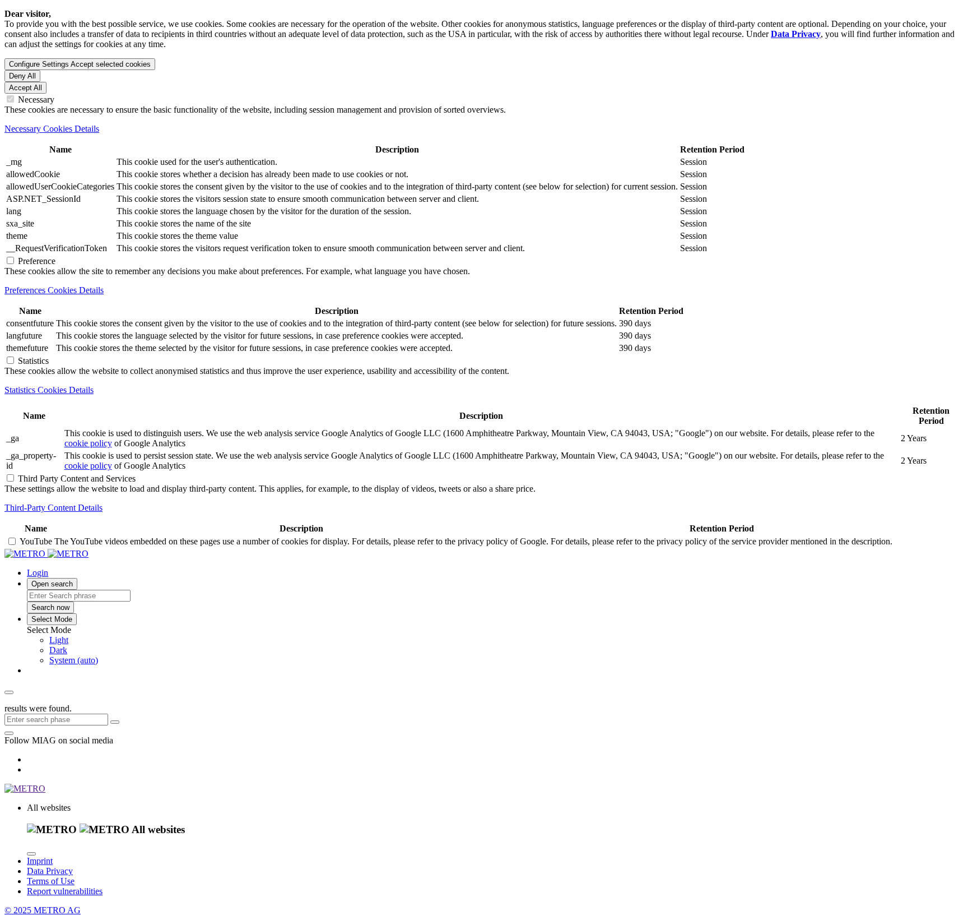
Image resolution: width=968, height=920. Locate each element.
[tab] (484, 129)
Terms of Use (51, 881)
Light (58, 640)
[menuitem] (506, 640)
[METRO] (46, 553)
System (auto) (73, 660)
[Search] (8, 733)
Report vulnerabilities (65, 891)
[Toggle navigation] (8, 692)
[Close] (31, 854)
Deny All (22, 76)
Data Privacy (50, 871)
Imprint (40, 861)
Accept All (25, 88)
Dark (58, 650)
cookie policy (88, 443)
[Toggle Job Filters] (114, 722)
